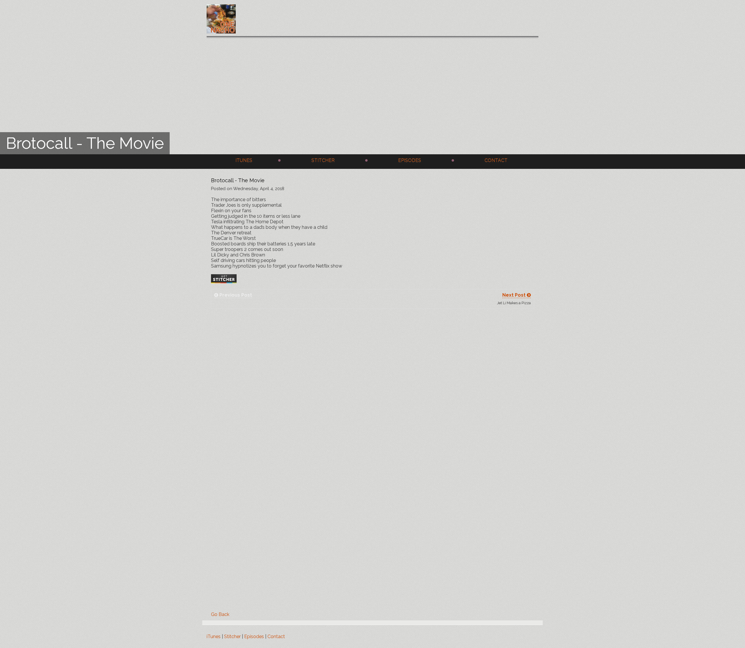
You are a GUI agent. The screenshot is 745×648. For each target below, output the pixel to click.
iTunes (243, 160)
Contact (496, 160)
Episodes (409, 160)
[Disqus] (372, 387)
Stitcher (323, 160)
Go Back (220, 614)
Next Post (514, 295)
